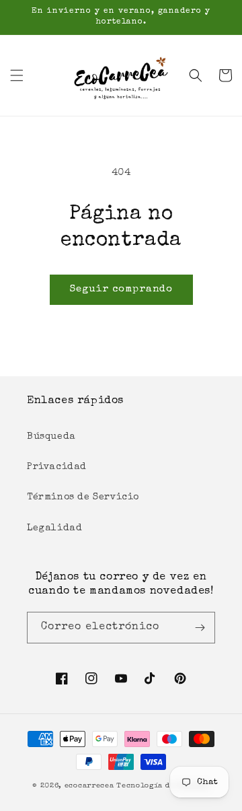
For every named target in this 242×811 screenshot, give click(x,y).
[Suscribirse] (199, 627)
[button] (17, 75)
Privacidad (57, 467)
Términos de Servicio (83, 497)
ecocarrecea (89, 785)
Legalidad (54, 528)
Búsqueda (51, 437)
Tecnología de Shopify (163, 785)
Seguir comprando (121, 289)
